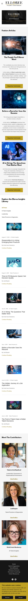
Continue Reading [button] (6, 248)
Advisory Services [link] (14, 570)
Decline (7, 597)
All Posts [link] (4, 207)
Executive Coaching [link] (14, 572)
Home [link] (14, 564)
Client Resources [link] (14, 574)
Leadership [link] (5, 214)
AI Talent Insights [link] (6, 210)
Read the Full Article (14, 86)
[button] (3, 3)
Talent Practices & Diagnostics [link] (10, 217)
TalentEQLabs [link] (14, 568)
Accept (21, 597)
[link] (14, 4)
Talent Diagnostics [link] (14, 566)
